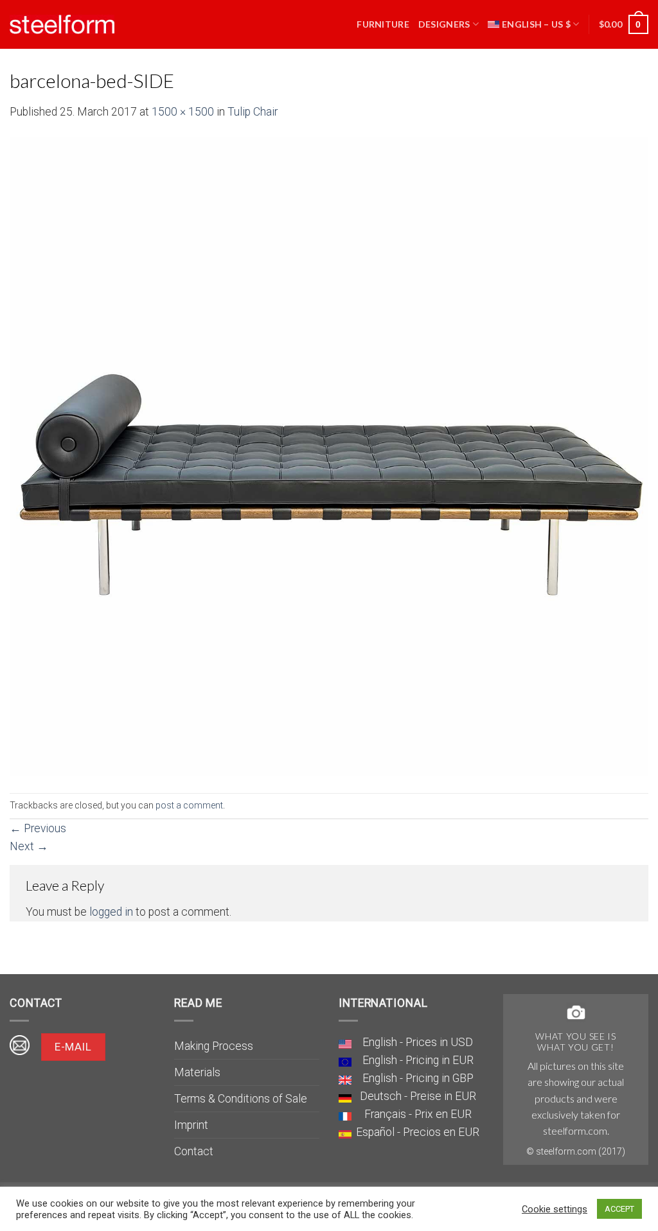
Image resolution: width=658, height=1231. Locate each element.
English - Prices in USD (417, 1042)
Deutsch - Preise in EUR (418, 1096)
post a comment (189, 805)
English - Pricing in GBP (418, 1078)
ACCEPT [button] (619, 1209)
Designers (444, 24)
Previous (38, 828)
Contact (193, 1151)
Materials (197, 1072)
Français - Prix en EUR (418, 1114)
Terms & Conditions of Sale (240, 1098)
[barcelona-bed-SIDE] (329, 456)
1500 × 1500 (183, 111)
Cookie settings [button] (554, 1209)
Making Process (213, 1046)
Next (29, 846)
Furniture (383, 24)
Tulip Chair (252, 111)
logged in (111, 911)
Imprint (191, 1125)
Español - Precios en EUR (417, 1132)
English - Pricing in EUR (418, 1060)
